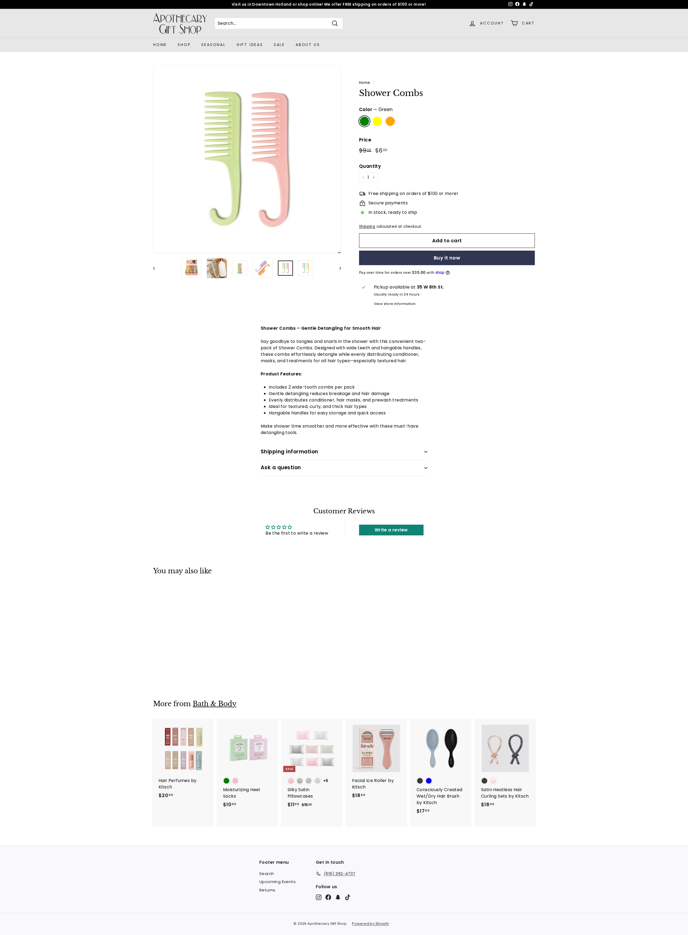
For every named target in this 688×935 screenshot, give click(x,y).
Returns (267, 890)
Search (266, 873)
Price (365, 140)
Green (364, 121)
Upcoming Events (277, 881)
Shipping (367, 226)
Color (376, 109)
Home (160, 44)
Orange (390, 121)
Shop (184, 44)
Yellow (377, 121)
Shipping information (289, 451)
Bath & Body (214, 704)
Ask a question (281, 467)
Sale (279, 44)
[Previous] (156, 268)
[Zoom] (247, 159)
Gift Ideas (249, 44)
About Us (308, 44)
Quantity (370, 166)
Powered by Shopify (370, 923)
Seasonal (213, 44)
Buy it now (447, 257)
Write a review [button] (391, 530)
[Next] (337, 268)
